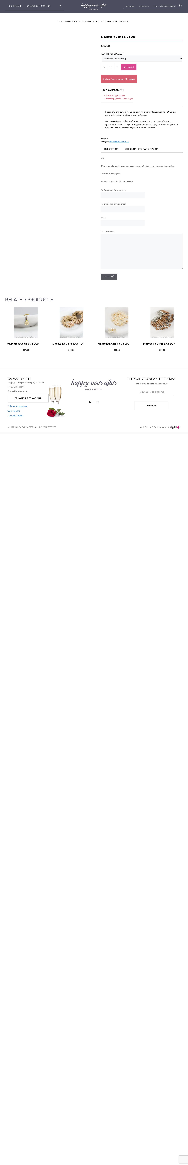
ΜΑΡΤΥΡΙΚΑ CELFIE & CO (97, 21)
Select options (15, 356)
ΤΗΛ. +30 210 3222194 (163, 6)
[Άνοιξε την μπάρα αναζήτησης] (60, 6)
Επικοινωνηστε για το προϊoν (141, 149)
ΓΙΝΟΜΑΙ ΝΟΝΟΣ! (71, 21)
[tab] (111, 149)
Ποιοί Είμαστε (14, 6)
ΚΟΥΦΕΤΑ (130, 6)
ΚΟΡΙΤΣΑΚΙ (83, 21)
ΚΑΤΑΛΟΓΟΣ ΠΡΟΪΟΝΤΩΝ (38, 6)
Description (111, 149)
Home (60, 21)
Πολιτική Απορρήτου (17, 406)
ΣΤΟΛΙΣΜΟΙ (144, 6)
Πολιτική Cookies (15, 415)
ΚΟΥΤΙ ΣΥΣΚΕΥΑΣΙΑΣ (112, 54)
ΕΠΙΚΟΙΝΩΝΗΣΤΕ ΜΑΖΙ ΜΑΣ (28, 398)
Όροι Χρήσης (14, 411)
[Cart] (179, 5)
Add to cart (128, 67)
